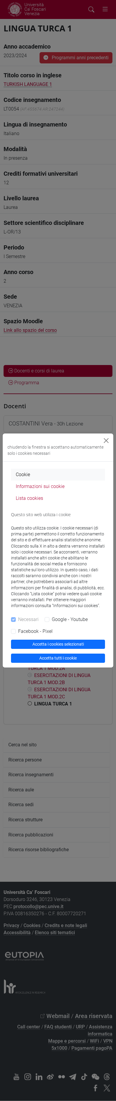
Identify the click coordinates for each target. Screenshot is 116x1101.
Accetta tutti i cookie (58, 658)
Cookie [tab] (23, 474)
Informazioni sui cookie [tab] (40, 486)
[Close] (106, 440)
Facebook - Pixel (35, 631)
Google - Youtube (70, 619)
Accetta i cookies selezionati (58, 644)
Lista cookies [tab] (29, 498)
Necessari (28, 619)
